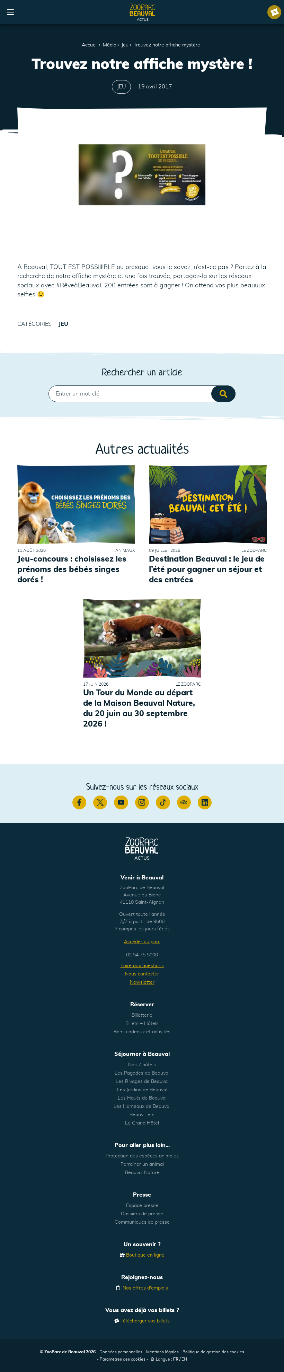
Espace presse (142, 1205)
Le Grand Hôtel (142, 1123)
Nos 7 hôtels (142, 1064)
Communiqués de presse (142, 1222)
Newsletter (142, 982)
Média (109, 45)
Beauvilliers (142, 1114)
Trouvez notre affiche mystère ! (168, 45)
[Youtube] (121, 802)
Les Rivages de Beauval (142, 1081)
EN (184, 1359)
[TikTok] (163, 802)
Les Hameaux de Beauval (142, 1106)
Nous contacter (142, 974)
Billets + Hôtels (142, 1023)
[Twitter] (100, 802)
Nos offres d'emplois (145, 1288)
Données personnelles (120, 1352)
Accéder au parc (142, 941)
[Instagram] (142, 802)
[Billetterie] (274, 12)
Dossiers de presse (142, 1214)
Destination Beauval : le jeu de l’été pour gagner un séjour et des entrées (207, 569)
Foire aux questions (142, 965)
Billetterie (142, 1015)
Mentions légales (162, 1352)
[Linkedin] (205, 802)
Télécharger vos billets (145, 1321)
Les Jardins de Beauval (142, 1089)
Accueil (90, 45)
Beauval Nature (142, 1172)
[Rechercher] (223, 393)
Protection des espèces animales (142, 1156)
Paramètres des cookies (122, 1359)
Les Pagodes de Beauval (142, 1073)
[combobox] (142, 393)
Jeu (125, 45)
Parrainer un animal (142, 1164)
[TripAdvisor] (184, 802)
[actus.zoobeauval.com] (142, 12)
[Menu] (10, 12)
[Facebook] (79, 802)
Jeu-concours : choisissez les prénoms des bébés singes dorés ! (71, 569)
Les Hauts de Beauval (142, 1098)
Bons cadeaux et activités (142, 1032)
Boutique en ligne (145, 1255)
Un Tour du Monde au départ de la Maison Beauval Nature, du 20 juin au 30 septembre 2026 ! (139, 708)
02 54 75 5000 (142, 955)
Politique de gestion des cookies (213, 1352)
